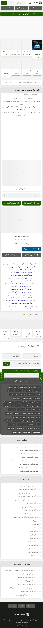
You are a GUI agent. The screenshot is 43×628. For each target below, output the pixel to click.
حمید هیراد (10, 390)
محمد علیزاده (21, 424)
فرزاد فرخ (16, 413)
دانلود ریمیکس (21, 8)
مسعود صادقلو (31, 394)
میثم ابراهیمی (26, 432)
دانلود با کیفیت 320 (30, 203)
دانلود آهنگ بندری (34, 545)
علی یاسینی (12, 409)
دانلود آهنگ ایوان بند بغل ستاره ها (30, 464)
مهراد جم (15, 417)
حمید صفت (17, 421)
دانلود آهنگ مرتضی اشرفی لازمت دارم (28, 446)
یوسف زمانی (10, 428)
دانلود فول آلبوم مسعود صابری (31, 457)
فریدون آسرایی (13, 387)
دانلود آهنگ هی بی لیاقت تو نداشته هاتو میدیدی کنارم (24, 588)
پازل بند (29, 409)
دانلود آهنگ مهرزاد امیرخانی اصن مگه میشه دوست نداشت (22, 570)
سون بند (38, 417)
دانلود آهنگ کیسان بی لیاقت (31, 581)
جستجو (4, 3)
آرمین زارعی (8, 421)
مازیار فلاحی (37, 428)
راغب (38, 394)
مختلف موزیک (37, 82)
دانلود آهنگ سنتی (35, 538)
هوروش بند (7, 406)
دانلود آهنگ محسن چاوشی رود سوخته (28, 493)
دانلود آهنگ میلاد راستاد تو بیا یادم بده (29, 577)
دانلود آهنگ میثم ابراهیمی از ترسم (30, 450)
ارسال (6, 364)
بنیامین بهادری (23, 387)
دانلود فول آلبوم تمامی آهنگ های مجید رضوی (26, 517)
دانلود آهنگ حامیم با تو (33, 503)
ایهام (39, 424)
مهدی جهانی (25, 421)
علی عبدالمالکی (31, 424)
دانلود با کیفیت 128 (10, 203)
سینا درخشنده (36, 398)
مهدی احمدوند (15, 98)
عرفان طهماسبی (20, 428)
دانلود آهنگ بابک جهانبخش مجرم (30, 486)
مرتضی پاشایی (36, 432)
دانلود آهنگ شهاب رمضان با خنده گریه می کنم (26, 467)
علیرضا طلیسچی (13, 402)
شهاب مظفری (27, 390)
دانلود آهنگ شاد (35, 527)
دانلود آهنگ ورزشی (34, 552)
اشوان (5, 402)
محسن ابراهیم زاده (35, 402)
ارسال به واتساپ (10, 255)
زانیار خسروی (26, 406)
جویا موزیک (36, 521)
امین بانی (22, 417)
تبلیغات (21, 606)
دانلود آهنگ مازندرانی (33, 541)
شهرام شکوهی (26, 398)
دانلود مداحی (7, 8)
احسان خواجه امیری (34, 387)
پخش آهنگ (31, 606)
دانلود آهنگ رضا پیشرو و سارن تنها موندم (28, 574)
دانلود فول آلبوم (35, 534)
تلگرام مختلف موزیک (30, 249)
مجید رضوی (22, 394)
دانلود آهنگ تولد (35, 555)
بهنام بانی (30, 413)
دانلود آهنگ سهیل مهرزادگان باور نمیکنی (28, 595)
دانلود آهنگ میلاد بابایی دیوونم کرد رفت (28, 584)
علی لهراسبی (13, 394)
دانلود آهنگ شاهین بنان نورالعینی (30, 591)
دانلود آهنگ (35, 8)
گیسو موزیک (36, 524)
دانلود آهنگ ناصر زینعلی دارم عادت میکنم (27, 500)
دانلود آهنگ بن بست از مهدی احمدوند (27, 90)
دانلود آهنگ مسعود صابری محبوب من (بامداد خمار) (25, 460)
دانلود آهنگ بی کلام (34, 548)
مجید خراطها (12, 424)
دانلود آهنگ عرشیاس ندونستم (31, 507)
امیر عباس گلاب (16, 406)
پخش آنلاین (35, 112)
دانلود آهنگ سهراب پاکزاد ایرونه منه (29, 514)
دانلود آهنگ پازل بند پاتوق (32, 510)
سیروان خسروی (36, 406)
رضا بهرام (37, 413)
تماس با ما (12, 606)
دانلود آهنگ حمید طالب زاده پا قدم (30, 471)
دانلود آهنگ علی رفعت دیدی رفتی (30, 453)
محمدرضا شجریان (35, 421)
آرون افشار (9, 413)
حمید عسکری (21, 409)
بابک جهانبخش (24, 402)
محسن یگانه (30, 417)
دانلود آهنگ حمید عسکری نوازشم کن (29, 489)
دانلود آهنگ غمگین (34, 531)
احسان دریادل (36, 409)
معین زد (29, 428)
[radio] (27, 240)
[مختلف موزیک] (34, 3)
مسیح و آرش (36, 390)
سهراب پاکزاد (16, 398)
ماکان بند (23, 413)
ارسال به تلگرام (30, 255)
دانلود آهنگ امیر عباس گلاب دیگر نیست (28, 496)
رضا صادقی (18, 390)
